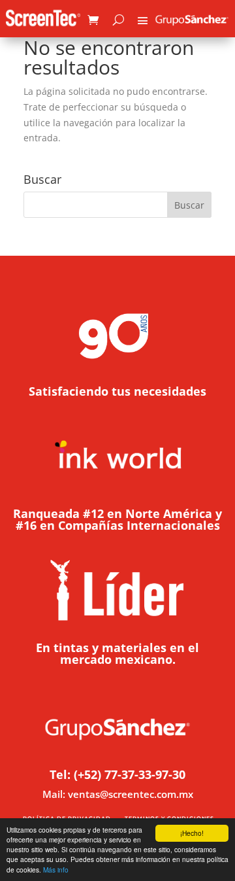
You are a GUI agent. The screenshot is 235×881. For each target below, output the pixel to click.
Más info (56, 869)
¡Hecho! (192, 833)
